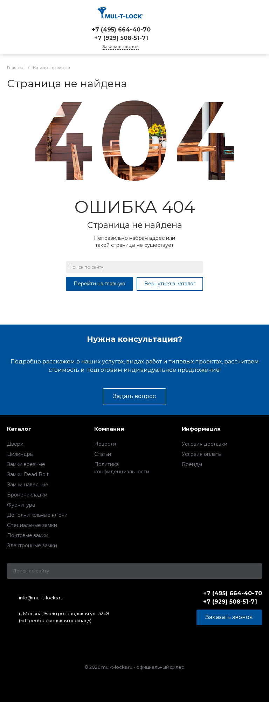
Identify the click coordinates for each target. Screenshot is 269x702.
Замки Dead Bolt (28, 474)
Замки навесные (27, 484)
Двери (15, 444)
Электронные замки (32, 545)
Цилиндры (20, 454)
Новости (105, 444)
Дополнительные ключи (37, 515)
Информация (201, 428)
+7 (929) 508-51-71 (121, 38)
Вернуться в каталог (169, 283)
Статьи (102, 454)
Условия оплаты (202, 454)
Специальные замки (32, 525)
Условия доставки (204, 444)
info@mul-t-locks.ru (41, 597)
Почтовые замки (27, 535)
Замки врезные (26, 464)
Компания (109, 428)
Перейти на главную (99, 283)
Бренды (192, 464)
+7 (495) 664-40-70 (121, 29)
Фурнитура (21, 505)
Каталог (19, 428)
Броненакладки (27, 495)
